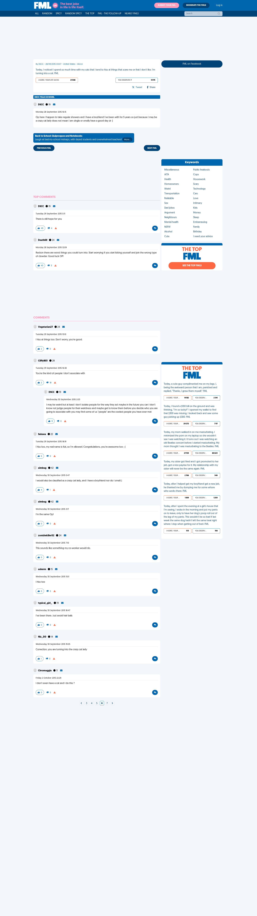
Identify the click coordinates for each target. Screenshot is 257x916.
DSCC (41, 105)
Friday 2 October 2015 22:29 (48, 678)
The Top (89, 13)
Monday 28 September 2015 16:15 (51, 112)
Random (47, 13)
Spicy (59, 13)
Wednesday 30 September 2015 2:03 (63, 400)
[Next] (81, 703)
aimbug (42, 468)
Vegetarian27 (45, 327)
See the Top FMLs (192, 265)
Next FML (152, 148)
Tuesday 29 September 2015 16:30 (51, 368)
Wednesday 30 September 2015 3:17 (52, 509)
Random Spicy (73, 13)
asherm (42, 569)
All (37, 13)
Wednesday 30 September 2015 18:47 (53, 610)
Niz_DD (42, 637)
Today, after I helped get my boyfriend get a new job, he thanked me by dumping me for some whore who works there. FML (192, 487)
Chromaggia (45, 671)
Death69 (43, 240)
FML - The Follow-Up (109, 13)
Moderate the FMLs (196, 5)
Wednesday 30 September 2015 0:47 (53, 475)
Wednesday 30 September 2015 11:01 (52, 577)
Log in (219, 5)
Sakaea (42, 434)
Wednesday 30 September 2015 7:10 (52, 543)
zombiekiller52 (46, 535)
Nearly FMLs (132, 13)
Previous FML (44, 148)
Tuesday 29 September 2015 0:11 (50, 214)
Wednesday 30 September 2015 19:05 (53, 644)
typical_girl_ (45, 603)
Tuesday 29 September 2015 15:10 (51, 334)
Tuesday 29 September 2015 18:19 (51, 442)
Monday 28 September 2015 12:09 (51, 247)
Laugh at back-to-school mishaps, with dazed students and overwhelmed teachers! (83, 138)
